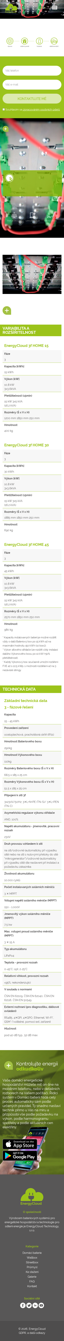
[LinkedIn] (35, 1305)
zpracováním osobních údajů (41, 109)
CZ (41, 7)
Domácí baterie (32, 1252)
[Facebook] (23, 1305)
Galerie (32, 1276)
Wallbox (32, 1257)
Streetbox (32, 1262)
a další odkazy (36, 1333)
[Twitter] (29, 1305)
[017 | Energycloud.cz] (11, 8)
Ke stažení (32, 1272)
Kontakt (32, 1286)
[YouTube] (41, 1305)
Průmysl (32, 1267)
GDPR (22, 1333)
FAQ (32, 1281)
